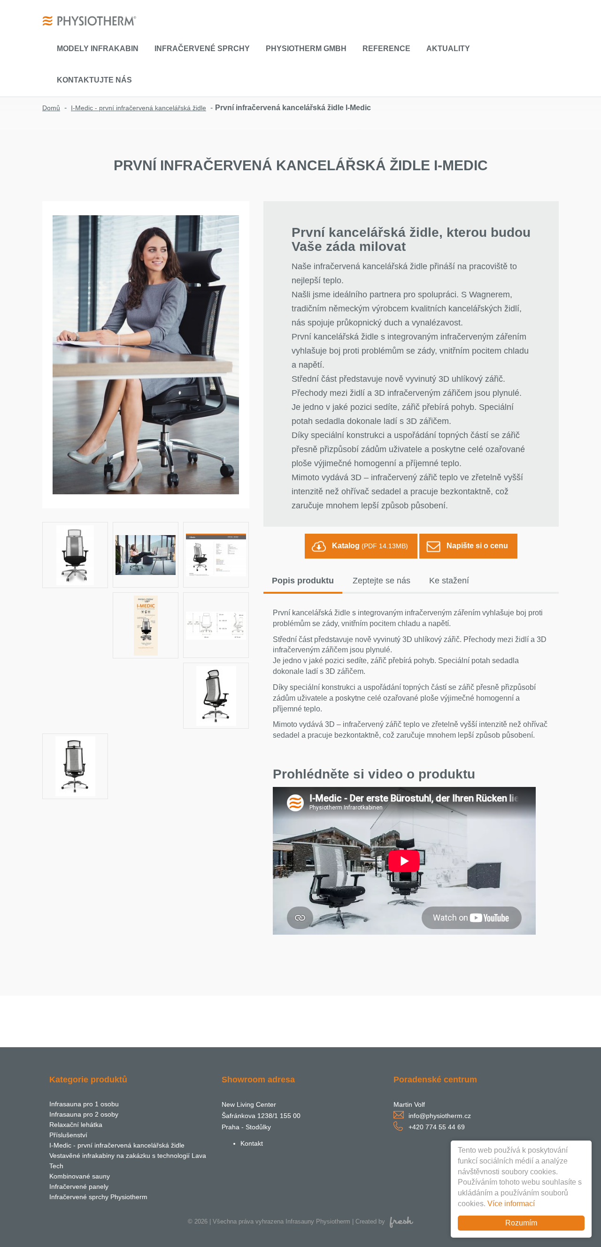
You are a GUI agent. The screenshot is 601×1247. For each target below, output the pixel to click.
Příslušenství (68, 1135)
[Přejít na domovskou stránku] (89, 20)
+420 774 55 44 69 (436, 1127)
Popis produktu (303, 580)
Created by (370, 1221)
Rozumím (521, 1223)
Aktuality (448, 49)
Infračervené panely (78, 1186)
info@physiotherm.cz (439, 1115)
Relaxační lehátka (75, 1124)
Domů (51, 108)
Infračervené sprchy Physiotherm (98, 1197)
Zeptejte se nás (381, 580)
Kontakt (251, 1143)
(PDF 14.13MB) (370, 546)
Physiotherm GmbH (306, 49)
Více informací (511, 1204)
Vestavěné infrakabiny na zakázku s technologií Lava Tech (127, 1161)
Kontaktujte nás (94, 80)
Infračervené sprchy (202, 49)
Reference (386, 49)
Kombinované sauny (79, 1176)
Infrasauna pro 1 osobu (84, 1104)
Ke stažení (449, 580)
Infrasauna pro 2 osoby (83, 1114)
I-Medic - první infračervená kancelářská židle (138, 108)
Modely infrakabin (98, 49)
